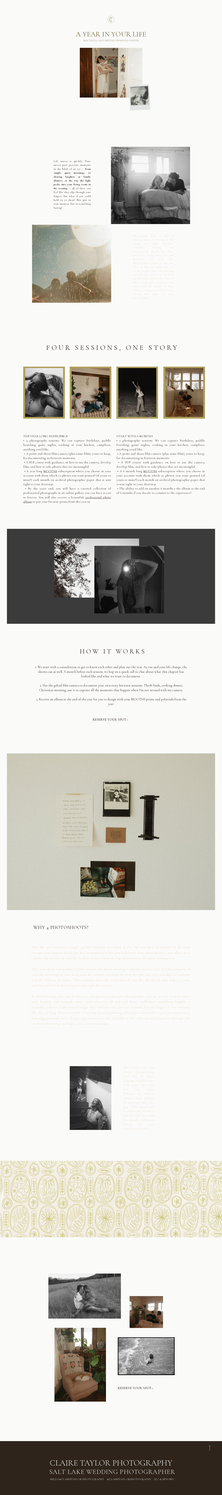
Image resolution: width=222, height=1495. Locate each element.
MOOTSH (50, 471)
